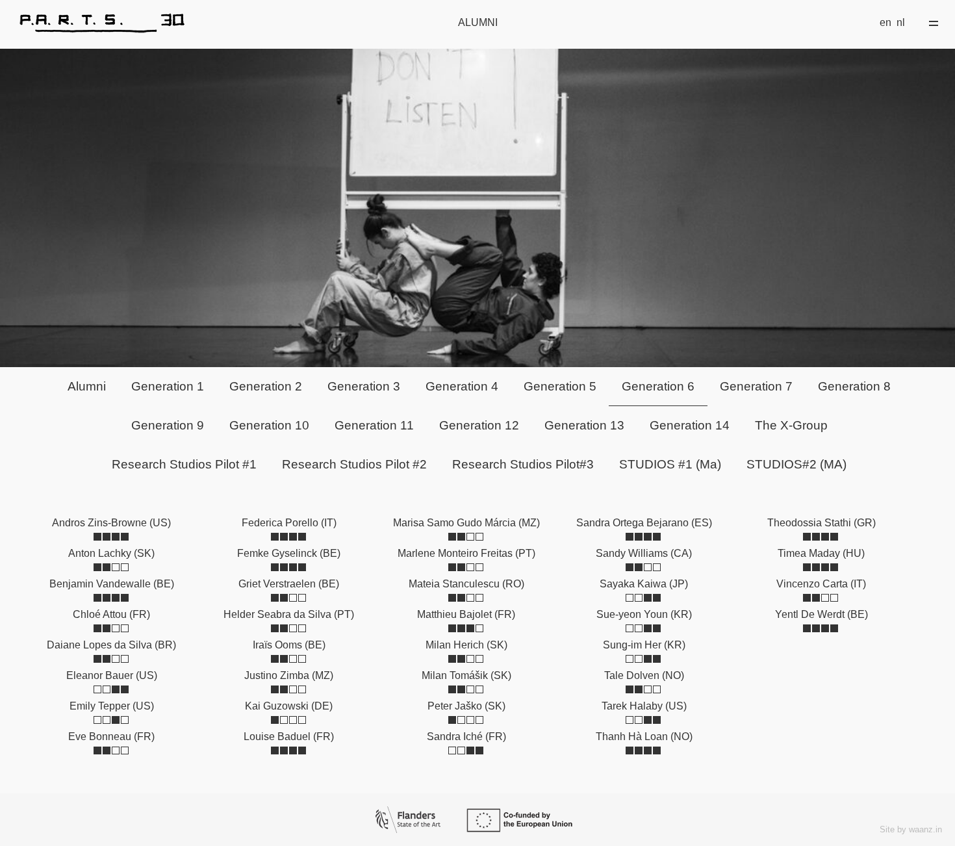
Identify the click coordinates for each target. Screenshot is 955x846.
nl (901, 22)
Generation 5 (560, 386)
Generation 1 (167, 386)
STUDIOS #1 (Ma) (670, 464)
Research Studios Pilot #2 (354, 464)
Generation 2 (265, 386)
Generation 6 (658, 386)
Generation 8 (854, 386)
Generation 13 (584, 425)
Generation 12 (479, 425)
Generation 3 (363, 386)
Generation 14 (690, 425)
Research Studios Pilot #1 (184, 464)
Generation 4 (462, 386)
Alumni (87, 386)
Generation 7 (756, 386)
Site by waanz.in (911, 829)
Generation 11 (374, 425)
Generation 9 (167, 425)
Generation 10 (269, 425)
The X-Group (791, 425)
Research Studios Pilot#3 (523, 464)
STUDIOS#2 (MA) (796, 464)
